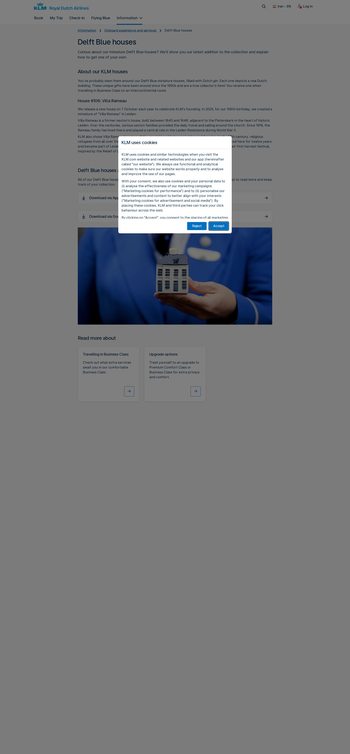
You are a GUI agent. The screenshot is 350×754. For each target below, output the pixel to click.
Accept (218, 226)
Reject (197, 226)
